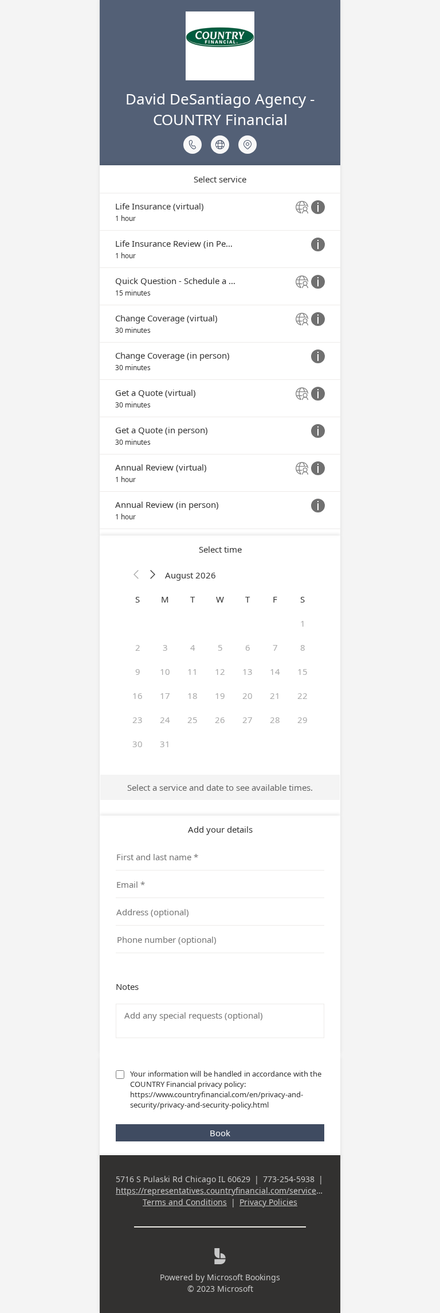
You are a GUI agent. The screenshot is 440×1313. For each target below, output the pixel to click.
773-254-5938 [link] (289, 1179)
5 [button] (220, 647)
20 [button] (247, 695)
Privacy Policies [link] (268, 1202)
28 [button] (275, 719)
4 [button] (192, 647)
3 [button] (165, 647)
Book (220, 1133)
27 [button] (247, 719)
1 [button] (302, 623)
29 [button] (302, 719)
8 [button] (302, 647)
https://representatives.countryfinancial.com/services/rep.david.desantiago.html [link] (270, 1190)
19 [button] (220, 695)
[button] (136, 575)
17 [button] (165, 695)
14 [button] (275, 671)
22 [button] (302, 695)
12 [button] (220, 671)
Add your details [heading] (220, 829)
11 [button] (192, 671)
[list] (220, 361)
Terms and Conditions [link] (185, 1202)
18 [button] (192, 695)
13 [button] (247, 671)
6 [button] (247, 647)
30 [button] (137, 743)
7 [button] (275, 647)
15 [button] (302, 671)
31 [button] (165, 743)
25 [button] (192, 719)
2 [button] (137, 647)
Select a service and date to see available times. (220, 787)
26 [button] (220, 719)
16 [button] (137, 695)
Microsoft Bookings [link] (243, 1277)
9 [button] (137, 671)
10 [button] (165, 671)
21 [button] (275, 695)
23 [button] (137, 719)
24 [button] (165, 719)
